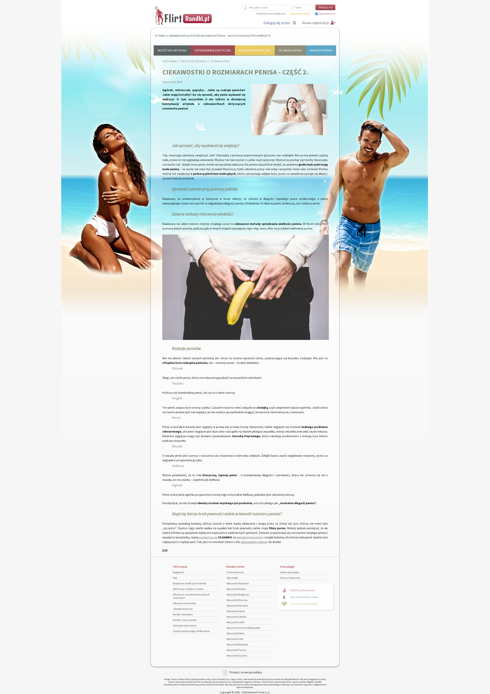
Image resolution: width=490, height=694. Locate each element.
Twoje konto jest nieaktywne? (271, 13)
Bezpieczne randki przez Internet (189, 583)
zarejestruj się (208, 537)
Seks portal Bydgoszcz (237, 594)
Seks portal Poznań (236, 650)
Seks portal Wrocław (236, 600)
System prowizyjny (289, 572)
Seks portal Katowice (237, 605)
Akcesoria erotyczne (255, 50)
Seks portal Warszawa (237, 583)
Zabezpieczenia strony (184, 625)
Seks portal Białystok (237, 644)
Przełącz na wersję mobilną (245, 672)
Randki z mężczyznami (185, 620)
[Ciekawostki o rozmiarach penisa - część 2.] (289, 134)
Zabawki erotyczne (183, 609)
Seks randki (232, 578)
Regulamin (178, 572)
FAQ (175, 578)
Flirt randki (169, 61)
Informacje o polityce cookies (188, 589)
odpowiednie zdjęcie (254, 542)
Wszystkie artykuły (172, 50)
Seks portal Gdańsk (236, 616)
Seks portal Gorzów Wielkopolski (243, 627)
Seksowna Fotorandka (184, 603)
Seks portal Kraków (236, 589)
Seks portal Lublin (235, 622)
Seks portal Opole (235, 611)
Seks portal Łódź (234, 639)
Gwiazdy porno (321, 50)
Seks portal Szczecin (236, 655)
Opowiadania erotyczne (212, 50)
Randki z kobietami (183, 614)
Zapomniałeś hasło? (300, 13)
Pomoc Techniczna (290, 578)
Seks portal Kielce (235, 633)
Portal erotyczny (235, 572)
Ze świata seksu (290, 50)
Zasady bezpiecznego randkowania (191, 631)
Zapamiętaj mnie (326, 13)
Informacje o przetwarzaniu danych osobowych (191, 596)
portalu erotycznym (250, 537)
